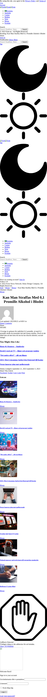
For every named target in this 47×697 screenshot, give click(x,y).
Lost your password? (7, 696)
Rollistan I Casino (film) (7, 586)
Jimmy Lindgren (6, 323)
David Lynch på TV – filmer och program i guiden (19, 351)
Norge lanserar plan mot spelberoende (15, 364)
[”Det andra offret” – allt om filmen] (8, 450)
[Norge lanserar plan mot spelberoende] (8, 503)
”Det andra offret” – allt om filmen (13, 355)
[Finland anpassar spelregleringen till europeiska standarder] (8, 556)
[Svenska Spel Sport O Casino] (8, 529)
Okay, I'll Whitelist (6, 646)
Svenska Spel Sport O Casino (9, 534)
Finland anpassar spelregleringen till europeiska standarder (19, 560)
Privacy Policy (30, 1)
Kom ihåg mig (7, 688)
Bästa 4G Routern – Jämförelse (12, 346)
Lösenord (3, 684)
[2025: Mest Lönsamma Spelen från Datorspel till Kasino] (8, 476)
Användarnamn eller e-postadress (12, 679)
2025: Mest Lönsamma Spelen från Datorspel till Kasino (21, 360)
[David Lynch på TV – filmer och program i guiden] (8, 424)
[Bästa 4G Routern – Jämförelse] (8, 397)
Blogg (2, 292)
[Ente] (7, 7)
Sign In (22, 280)
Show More (13, 40)
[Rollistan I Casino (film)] (8, 582)
